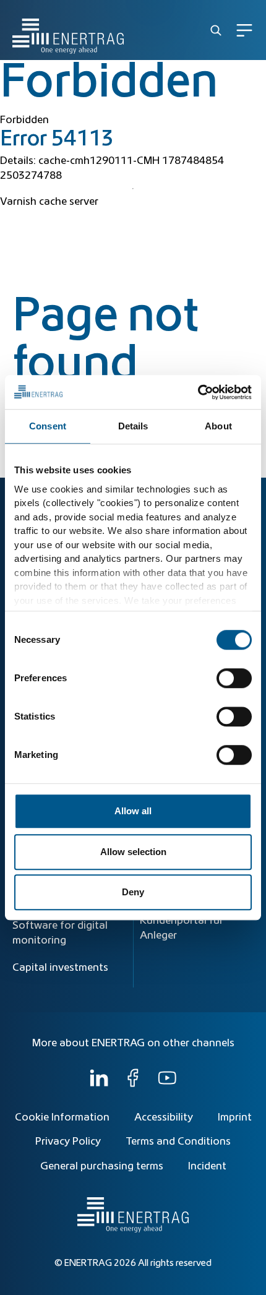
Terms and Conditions (178, 1142)
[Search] (216, 30)
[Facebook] (133, 1084)
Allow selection (133, 851)
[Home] (68, 30)
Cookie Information (62, 1117)
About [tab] (218, 426)
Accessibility (163, 1117)
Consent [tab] (47, 426)
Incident (207, 1166)
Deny (133, 892)
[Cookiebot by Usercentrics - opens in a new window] (198, 392)
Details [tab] (133, 426)
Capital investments (60, 968)
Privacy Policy (68, 1142)
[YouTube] (167, 1084)
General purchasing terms (101, 1166)
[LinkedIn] (99, 1084)
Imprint (235, 1117)
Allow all (133, 811)
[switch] (234, 678)
